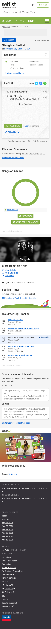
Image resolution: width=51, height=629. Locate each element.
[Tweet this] (37, 83)
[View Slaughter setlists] (25, 246)
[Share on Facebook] (41, 83)
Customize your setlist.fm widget (16, 423)
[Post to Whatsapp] (45, 83)
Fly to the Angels (18, 91)
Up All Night (16, 96)
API (3, 595)
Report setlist (26, 141)
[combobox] (25, 12)
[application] (25, 447)
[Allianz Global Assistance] (6, 618)
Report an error (42, 141)
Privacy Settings (9, 578)
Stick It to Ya (12, 210)
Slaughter (9, 45)
